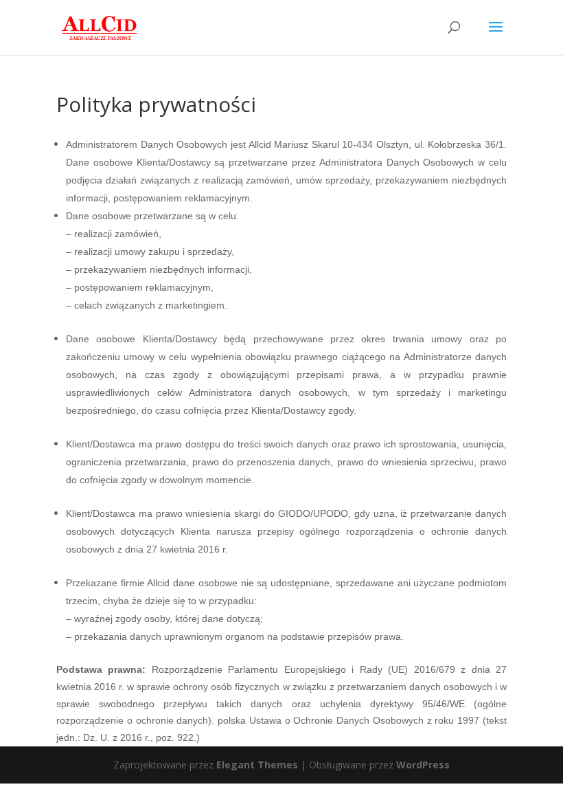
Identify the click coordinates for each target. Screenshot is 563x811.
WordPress (423, 764)
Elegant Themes (257, 764)
